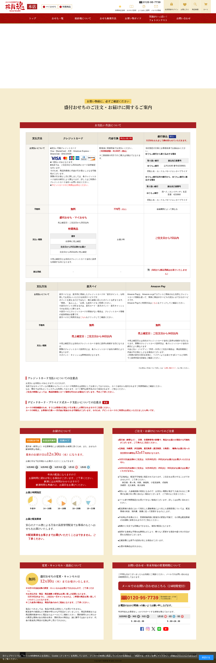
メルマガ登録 (156, 10)
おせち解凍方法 (108, 18)
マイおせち (51, 6)
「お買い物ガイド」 (170, 368)
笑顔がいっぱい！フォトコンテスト (158, 18)
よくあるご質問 (143, 10)
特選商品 (66, 6)
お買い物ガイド (133, 18)
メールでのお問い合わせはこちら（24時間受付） (154, 586)
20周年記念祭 (120, 10)
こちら (83, 317)
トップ (32, 18)
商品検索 (195, 9)
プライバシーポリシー (187, 656)
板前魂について (83, 18)
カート (205, 9)
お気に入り (185, 9)
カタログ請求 (131, 10)
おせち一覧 (57, 18)
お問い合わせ (183, 18)
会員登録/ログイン (171, 9)
